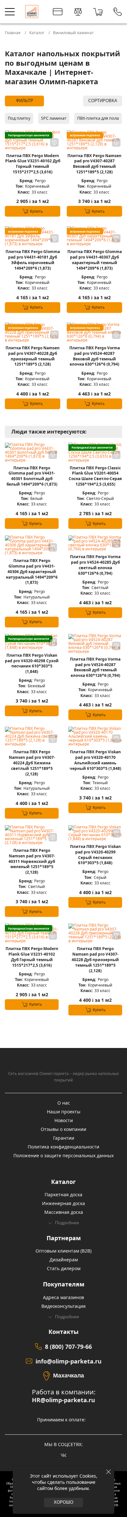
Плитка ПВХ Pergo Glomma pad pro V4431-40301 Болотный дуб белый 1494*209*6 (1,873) (32, 476)
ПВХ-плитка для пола (98, 118)
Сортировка (102, 101)
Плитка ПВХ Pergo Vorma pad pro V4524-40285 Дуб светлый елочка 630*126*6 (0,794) (95, 565)
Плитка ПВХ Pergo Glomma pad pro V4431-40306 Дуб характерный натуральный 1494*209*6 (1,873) (32, 571)
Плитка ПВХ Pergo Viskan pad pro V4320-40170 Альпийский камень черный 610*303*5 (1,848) (95, 760)
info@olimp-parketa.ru (68, 1361)
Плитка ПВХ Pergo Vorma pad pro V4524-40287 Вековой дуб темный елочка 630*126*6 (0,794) (94, 356)
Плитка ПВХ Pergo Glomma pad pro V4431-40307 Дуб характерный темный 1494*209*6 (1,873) (94, 260)
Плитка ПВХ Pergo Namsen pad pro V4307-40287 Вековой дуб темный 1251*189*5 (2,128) (94, 164)
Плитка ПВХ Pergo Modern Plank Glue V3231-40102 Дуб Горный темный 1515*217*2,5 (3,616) (32, 164)
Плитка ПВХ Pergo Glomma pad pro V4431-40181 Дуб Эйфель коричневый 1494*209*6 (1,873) (33, 260)
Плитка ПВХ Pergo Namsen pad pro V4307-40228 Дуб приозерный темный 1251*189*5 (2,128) (33, 356)
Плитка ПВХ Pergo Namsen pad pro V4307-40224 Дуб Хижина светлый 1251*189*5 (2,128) (32, 762)
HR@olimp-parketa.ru (63, 1400)
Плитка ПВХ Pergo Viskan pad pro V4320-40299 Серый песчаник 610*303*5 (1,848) (95, 855)
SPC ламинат (53, 118)
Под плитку (19, 118)
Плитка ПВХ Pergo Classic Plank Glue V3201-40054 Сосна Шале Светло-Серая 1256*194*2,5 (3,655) (95, 476)
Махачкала (68, 1375)
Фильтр (24, 101)
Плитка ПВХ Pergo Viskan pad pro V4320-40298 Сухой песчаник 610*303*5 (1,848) (32, 663)
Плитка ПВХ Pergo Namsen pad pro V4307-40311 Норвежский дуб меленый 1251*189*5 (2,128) (31, 861)
